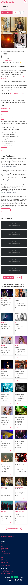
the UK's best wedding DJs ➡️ (16, 93)
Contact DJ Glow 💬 (6, 108)
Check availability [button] (6, 12)
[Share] (22, 12)
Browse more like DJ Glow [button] (14, 528)
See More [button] (4, 149)
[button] (25, 1)
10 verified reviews (7, 60)
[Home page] (7, 2)
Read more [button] (4, 113)
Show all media (22, 45)
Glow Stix (11, 83)
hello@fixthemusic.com (8, 536)
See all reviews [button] (6, 210)
